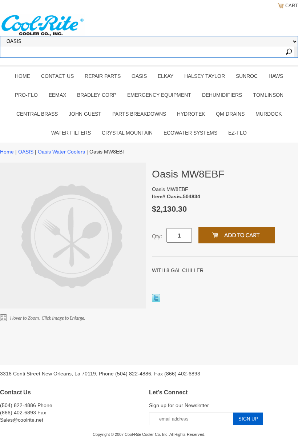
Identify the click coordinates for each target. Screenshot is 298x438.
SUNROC (247, 76)
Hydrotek (191, 114)
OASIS (139, 76)
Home (22, 76)
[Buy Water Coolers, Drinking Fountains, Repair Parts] (42, 24)
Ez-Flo (237, 133)
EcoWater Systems (190, 133)
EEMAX (57, 95)
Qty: (157, 236)
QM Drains (230, 114)
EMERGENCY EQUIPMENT (159, 95)
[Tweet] (156, 300)
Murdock (268, 114)
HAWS (276, 76)
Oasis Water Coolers (62, 152)
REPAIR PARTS (103, 76)
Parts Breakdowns (139, 114)
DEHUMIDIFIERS (222, 95)
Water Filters (71, 133)
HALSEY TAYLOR (204, 76)
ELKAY (165, 76)
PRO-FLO (26, 95)
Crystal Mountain (127, 133)
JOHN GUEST (85, 114)
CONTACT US (57, 76)
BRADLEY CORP (96, 95)
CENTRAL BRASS (37, 114)
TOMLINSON (268, 95)
